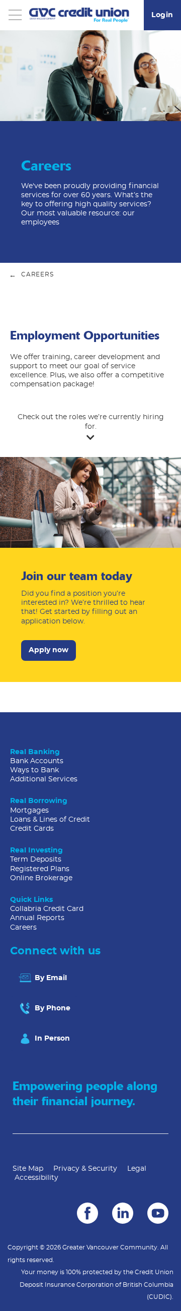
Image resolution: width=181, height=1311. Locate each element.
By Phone (51, 1008)
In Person (51, 1038)
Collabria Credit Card (46, 909)
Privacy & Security (85, 1168)
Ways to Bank (34, 770)
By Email (50, 978)
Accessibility (36, 1177)
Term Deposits (35, 859)
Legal (136, 1168)
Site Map (28, 1168)
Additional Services (43, 779)
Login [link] (162, 15)
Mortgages (29, 810)
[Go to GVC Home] (79, 15)
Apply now (44, 650)
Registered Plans (39, 869)
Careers (23, 927)
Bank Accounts (36, 761)
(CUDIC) (159, 1297)
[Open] (15, 15)
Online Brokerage (41, 878)
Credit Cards (32, 828)
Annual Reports (37, 918)
